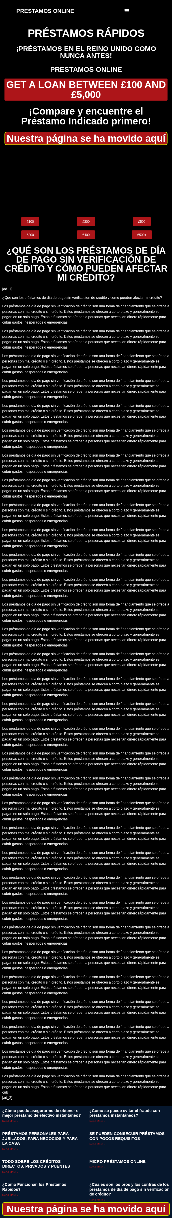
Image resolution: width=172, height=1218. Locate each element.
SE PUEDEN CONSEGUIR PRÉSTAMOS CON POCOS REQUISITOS (127, 1136)
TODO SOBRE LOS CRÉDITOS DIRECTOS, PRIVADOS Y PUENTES (36, 1164)
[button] (127, 10)
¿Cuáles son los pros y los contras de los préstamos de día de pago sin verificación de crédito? (129, 1189)
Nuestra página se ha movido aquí (86, 138)
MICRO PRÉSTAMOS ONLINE (117, 1161)
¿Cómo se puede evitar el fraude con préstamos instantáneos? (124, 1113)
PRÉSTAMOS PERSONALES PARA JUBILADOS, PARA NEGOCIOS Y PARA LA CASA (39, 1138)
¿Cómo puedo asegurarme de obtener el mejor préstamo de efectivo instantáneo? (41, 1113)
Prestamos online (86, 69)
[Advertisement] (86, 181)
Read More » (10, 1121)
